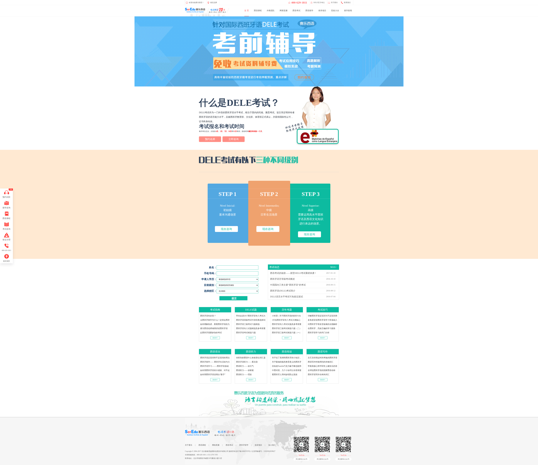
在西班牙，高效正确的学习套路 (321, 328)
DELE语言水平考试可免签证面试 (286, 296)
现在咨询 (226, 229)
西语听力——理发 (244, 374)
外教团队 (271, 11)
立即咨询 (234, 139)
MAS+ (333, 267)
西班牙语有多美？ (208, 316)
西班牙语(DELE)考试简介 (282, 291)
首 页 (246, 11)
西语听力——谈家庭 (245, 370)
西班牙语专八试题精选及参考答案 (250, 328)
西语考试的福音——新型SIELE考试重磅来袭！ (293, 273)
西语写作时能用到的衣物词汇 (320, 362)
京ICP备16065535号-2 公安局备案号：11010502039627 (255, 451)
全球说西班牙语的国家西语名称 (321, 370)
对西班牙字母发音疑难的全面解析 (322, 324)
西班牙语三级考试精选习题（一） (286, 333)
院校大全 (335, 11)
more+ (215, 338)
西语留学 (309, 11)
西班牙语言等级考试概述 (282, 279)
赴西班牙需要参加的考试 (211, 333)
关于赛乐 (188, 445)
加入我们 (272, 445)
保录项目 (322, 11)
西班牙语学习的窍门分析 (318, 333)
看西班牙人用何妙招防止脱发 (284, 374)
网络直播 (215, 445)
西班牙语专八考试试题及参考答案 (286, 324)
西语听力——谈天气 (245, 366)
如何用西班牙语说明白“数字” (212, 374)
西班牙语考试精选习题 (246, 333)
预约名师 (210, 139)
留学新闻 (348, 11)
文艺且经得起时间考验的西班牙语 (322, 358)
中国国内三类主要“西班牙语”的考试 (288, 285)
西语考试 (296, 11)
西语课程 (258, 11)
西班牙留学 (243, 445)
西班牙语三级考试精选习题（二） (286, 328)
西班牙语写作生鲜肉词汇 (318, 374)
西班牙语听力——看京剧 (247, 362)
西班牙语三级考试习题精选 (248, 324)
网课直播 (283, 11)
